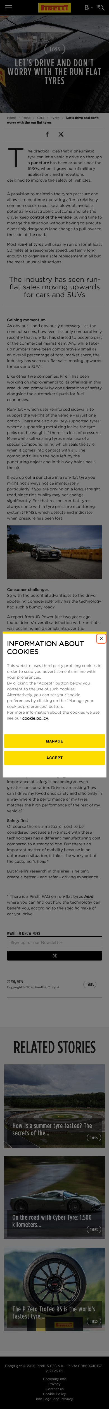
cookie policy (35, 718)
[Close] (101, 639)
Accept (54, 757)
